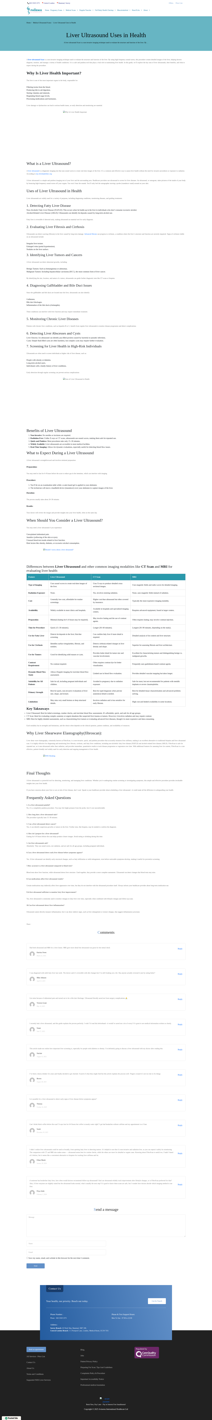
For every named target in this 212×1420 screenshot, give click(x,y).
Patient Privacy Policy (89, 1361)
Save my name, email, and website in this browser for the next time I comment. (59, 1258)
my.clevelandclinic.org (44, 174)
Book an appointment (36, 1349)
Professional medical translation (92, 1385)
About (145, 10)
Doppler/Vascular (85, 10)
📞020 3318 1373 (33, 3)
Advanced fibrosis (90, 234)
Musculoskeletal (122, 10)
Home (47, 10)
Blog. (82, 1350)
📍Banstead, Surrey (63, 3)
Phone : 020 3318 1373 (58, 1318)
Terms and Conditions (35, 1374)
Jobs (82, 1356)
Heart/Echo (136, 10)
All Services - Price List (35, 1356)
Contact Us (55, 1288)
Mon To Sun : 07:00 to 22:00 (122, 1318)
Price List (179, 3)
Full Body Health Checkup (104, 10)
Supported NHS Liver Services (38, 1380)
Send (35, 1266)
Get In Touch (157, 1301)
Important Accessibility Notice (92, 1379)
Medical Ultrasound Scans (42, 23)
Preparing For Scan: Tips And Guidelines (96, 1367)
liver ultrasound (33, 171)
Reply (180, 949)
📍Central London (47, 3)
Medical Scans (71, 10)
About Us (30, 1368)
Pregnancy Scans (56, 10)
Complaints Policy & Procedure (92, 1373)
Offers (171, 3)
